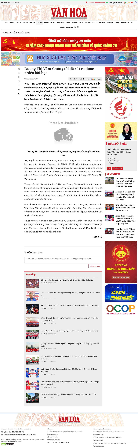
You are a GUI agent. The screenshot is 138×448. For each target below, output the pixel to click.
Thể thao (39, 22)
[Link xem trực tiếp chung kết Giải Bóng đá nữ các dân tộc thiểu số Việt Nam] (109, 180)
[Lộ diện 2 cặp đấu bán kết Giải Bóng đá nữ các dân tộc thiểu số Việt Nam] (109, 194)
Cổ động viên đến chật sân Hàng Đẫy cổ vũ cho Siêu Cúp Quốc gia (67, 280)
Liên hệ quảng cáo (115, 3)
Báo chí (25, 22)
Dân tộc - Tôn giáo (90, 22)
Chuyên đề (101, 22)
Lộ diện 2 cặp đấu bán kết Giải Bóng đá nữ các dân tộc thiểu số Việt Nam (125, 195)
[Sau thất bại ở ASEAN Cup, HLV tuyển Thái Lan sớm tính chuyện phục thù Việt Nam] (109, 231)
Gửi (109, 168)
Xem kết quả (117, 168)
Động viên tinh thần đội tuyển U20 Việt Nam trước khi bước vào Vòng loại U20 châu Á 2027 (70, 319)
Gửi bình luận (95, 266)
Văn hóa (18, 22)
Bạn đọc (116, 22)
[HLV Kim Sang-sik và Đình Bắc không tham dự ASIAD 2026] (109, 207)
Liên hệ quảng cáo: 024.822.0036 (59, 442)
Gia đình (52, 22)
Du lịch (46, 22)
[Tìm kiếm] (75, 27)
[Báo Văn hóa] (69, 12)
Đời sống (74, 22)
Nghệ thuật (60, 22)
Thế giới (62, 27)
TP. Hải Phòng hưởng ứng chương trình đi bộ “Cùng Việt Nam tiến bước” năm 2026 (69, 357)
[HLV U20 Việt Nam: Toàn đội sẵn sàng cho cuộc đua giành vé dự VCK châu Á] (32, 296)
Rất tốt (113, 158)
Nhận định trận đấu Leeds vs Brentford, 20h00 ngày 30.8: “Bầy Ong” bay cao (125, 219)
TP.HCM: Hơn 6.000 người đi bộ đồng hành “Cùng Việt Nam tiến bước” (69, 394)
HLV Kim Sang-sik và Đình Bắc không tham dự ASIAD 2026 (125, 208)
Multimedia (69, 27)
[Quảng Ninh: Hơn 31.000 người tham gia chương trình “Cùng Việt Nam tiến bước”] (32, 347)
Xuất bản (32, 22)
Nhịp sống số (125, 22)
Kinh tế (81, 22)
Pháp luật (110, 22)
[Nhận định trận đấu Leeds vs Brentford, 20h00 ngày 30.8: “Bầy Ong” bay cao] (109, 218)
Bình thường (115, 161)
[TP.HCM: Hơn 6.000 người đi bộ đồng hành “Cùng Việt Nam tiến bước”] (32, 398)
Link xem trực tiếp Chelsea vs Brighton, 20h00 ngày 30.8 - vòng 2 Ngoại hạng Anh (69, 370)
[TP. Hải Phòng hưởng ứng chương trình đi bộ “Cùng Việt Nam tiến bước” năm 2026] (32, 360)
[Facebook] (19, 69)
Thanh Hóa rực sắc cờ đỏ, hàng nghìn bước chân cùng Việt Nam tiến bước (70, 330)
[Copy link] (19, 81)
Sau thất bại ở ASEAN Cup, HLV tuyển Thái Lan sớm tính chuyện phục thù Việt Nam (125, 233)
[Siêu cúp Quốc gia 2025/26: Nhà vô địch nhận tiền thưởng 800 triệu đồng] (32, 309)
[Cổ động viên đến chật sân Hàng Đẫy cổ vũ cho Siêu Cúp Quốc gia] (32, 283)
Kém (112, 163)
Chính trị (11, 22)
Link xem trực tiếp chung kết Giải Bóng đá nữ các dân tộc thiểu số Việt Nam (124, 182)
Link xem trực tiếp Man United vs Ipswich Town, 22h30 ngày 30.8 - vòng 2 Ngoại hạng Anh (70, 382)
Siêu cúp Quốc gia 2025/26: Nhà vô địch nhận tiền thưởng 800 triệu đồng (70, 305)
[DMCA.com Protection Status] (7, 444)
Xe (131, 22)
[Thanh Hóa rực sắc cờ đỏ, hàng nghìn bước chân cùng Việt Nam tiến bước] (32, 334)
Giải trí (68, 22)
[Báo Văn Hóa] (69, 419)
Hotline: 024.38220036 (97, 3)
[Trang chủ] (6, 22)
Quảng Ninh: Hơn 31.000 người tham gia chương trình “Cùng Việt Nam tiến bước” (70, 344)
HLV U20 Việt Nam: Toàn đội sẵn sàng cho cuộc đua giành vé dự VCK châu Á (70, 293)
